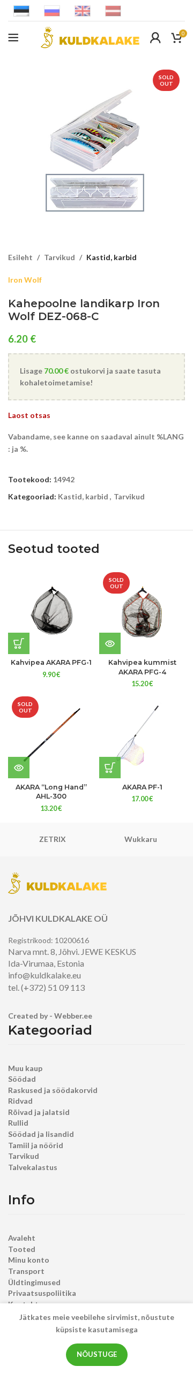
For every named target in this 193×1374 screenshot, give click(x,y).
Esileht (20, 257)
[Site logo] (90, 36)
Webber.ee (73, 1015)
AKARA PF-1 (142, 787)
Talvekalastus (32, 1167)
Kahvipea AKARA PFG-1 (51, 662)
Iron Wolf (25, 279)
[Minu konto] (155, 37)
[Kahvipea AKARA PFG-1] (51, 611)
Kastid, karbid (111, 257)
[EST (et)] (21, 10)
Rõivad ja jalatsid (39, 1112)
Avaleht (21, 1237)
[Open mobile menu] (13, 37)
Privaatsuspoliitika (42, 1292)
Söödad (22, 1078)
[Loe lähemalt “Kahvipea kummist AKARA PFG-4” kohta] (110, 643)
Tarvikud (59, 257)
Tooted (21, 1249)
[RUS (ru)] (52, 10)
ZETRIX (52, 839)
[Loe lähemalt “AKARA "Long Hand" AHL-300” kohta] (18, 767)
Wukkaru (140, 839)
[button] (18, 643)
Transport (26, 1271)
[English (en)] (82, 10)
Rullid (18, 1122)
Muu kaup (25, 1068)
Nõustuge (97, 1354)
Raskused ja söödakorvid (53, 1090)
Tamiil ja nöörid (35, 1145)
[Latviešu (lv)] (113, 10)
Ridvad (20, 1100)
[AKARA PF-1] (142, 735)
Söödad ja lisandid (41, 1133)
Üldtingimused (34, 1282)
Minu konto (28, 1259)
